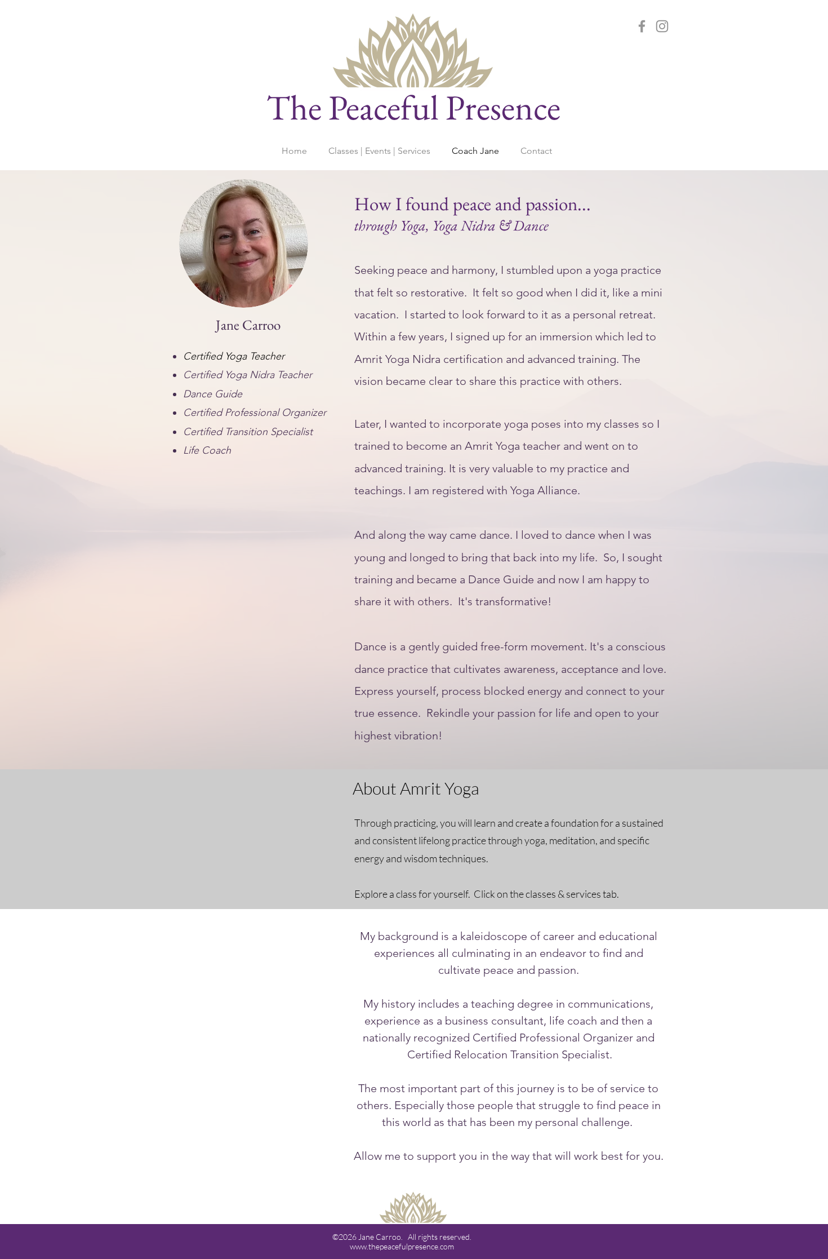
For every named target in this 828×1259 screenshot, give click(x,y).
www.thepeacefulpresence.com (402, 1246)
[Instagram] (662, 26)
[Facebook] (642, 26)
